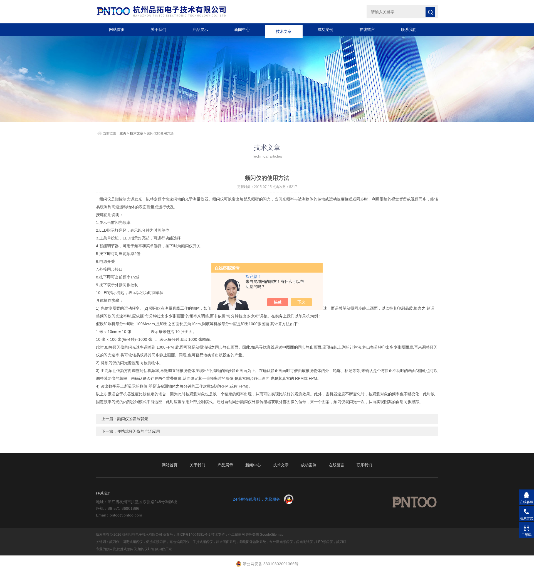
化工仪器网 (236, 535)
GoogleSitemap (271, 535)
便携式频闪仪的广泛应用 (138, 431)
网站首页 (117, 29)
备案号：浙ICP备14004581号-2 (187, 535)
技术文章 (283, 29)
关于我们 (158, 29)
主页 (123, 133)
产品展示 (200, 29)
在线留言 (367, 29)
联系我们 (409, 29)
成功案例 (325, 29)
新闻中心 (242, 29)
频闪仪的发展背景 (132, 419)
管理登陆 (252, 535)
